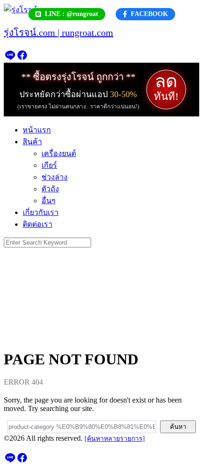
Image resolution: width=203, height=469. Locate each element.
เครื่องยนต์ (59, 153)
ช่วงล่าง (55, 177)
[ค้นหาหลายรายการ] (115, 438)
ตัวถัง (50, 189)
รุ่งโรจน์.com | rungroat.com (58, 32)
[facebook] (22, 58)
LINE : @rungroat (71, 13)
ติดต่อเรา (37, 224)
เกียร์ (49, 165)
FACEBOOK (149, 13)
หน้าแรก (37, 130)
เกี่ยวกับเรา (41, 212)
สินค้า (32, 142)
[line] (10, 58)
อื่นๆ (49, 201)
